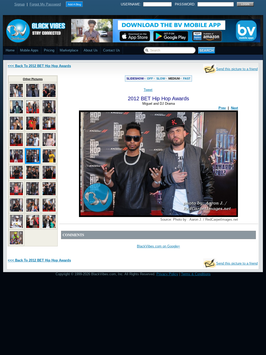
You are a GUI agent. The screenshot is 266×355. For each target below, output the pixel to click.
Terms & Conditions (196, 274)
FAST (186, 78)
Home (10, 50)
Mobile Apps (29, 50)
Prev (222, 108)
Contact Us (111, 50)
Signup (19, 4)
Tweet (148, 90)
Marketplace (69, 50)
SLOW (160, 78)
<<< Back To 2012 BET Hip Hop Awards (39, 66)
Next (234, 108)
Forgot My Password (45, 4)
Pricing (49, 50)
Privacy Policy (167, 274)
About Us (91, 50)
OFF (150, 78)
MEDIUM (174, 78)
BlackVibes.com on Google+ (158, 246)
